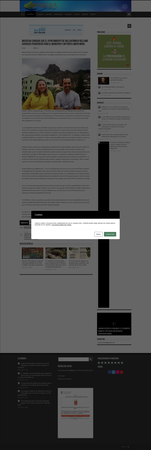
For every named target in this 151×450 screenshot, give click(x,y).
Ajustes (98, 234)
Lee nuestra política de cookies (61, 225)
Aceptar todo (110, 234)
